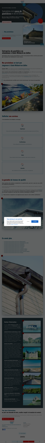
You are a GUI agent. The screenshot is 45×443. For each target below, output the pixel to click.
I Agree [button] (35, 221)
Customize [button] (28, 221)
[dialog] (22, 221)
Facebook (15, 224)
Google (12, 224)
